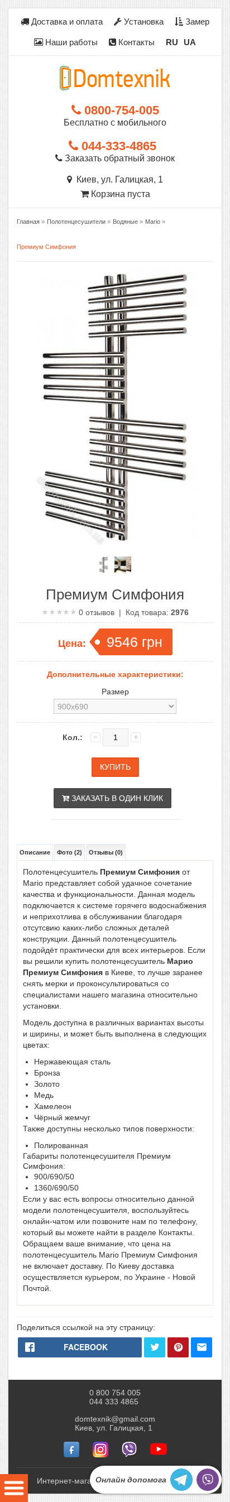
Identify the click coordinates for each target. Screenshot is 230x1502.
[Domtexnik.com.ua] (115, 78)
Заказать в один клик (116, 798)
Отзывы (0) (106, 852)
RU (172, 42)
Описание (35, 852)
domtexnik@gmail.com (115, 1418)
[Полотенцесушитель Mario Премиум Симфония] (103, 564)
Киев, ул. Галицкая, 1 (117, 179)
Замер (196, 21)
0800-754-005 (120, 110)
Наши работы (70, 42)
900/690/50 (54, 1176)
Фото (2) (69, 852)
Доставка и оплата (66, 21)
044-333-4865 (117, 146)
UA (190, 42)
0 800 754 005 (115, 1392)
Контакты (135, 42)
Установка (143, 21)
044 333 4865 (113, 1401)
